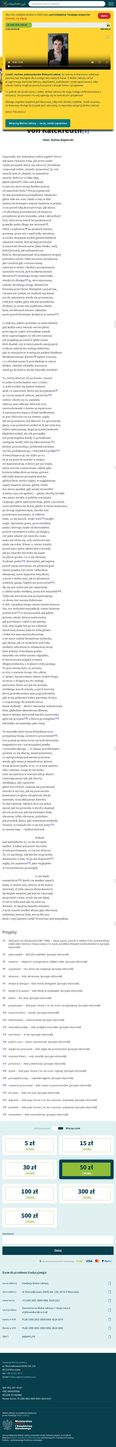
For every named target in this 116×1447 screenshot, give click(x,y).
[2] (20, 181)
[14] (23, 560)
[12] (58, 450)
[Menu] (111, 3)
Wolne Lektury (22, 1415)
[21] (52, 824)
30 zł (29, 1169)
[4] (26, 228)
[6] (27, 280)
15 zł (86, 1145)
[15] (53, 582)
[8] (35, 356)
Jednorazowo (41, 1128)
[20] (55, 735)
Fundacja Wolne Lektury (14, 1362)
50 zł (86, 1169)
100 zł (29, 1193)
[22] (51, 858)
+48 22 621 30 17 (14, 1373)
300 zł (86, 1193)
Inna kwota (8, 1233)
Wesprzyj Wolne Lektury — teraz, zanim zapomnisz (38, 123)
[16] (59, 591)
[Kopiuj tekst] (110, 1283)
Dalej (58, 1250)
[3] (46, 224)
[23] (29, 863)
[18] (26, 718)
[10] (50, 395)
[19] (57, 718)
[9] (56, 390)
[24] (19, 880)
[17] (18, 612)
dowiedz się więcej (16, 18)
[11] (53, 441)
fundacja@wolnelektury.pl (22, 1376)
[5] (15, 275)
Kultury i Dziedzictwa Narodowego (25, 1437)
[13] (43, 518)
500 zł (29, 1217)
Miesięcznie (73, 1128)
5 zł (30, 1145)
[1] (85, 130)
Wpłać (104, 15)
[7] (57, 314)
